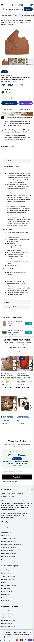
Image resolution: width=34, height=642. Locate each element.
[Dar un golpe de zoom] (29, 30)
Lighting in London (6, 623)
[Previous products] (28, 317)
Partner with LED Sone (8, 620)
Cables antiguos (6, 570)
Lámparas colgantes (7, 579)
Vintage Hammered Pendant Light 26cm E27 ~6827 (24, 417)
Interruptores (5, 594)
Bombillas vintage (6, 573)
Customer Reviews (7, 614)
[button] (29, 42)
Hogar (3, 20)
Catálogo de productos (8, 541)
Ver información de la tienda (12, 125)
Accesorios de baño (11, 20)
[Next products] (32, 317)
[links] (3, 521)
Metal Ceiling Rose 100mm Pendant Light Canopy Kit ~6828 (7, 417)
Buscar (28, 9)
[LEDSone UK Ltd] (17, 5)
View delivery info (17, 465)
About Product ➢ (9, 109)
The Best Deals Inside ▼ (25, 109)
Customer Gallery (6, 611)
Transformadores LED (8, 576)
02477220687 (7, 496)
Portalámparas (5, 588)
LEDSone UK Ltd (6, 75)
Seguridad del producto (8, 547)
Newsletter (4, 560)
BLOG (3, 597)
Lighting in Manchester (8, 626)
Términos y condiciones (8, 538)
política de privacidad (7, 550)
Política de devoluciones (8, 556)
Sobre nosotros (6, 532)
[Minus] (3, 98)
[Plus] (11, 98)
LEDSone (3, 414)
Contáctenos (5, 535)
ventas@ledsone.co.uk (8, 517)
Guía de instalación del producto (11, 544)
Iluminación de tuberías (8, 585)
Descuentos (5, 600)
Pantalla (3, 582)
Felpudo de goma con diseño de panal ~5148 (16, 330)
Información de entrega (8, 553)
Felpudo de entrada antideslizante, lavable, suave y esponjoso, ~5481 (16, 321)
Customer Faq (5, 617)
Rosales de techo (6, 591)
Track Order (17, 477)
